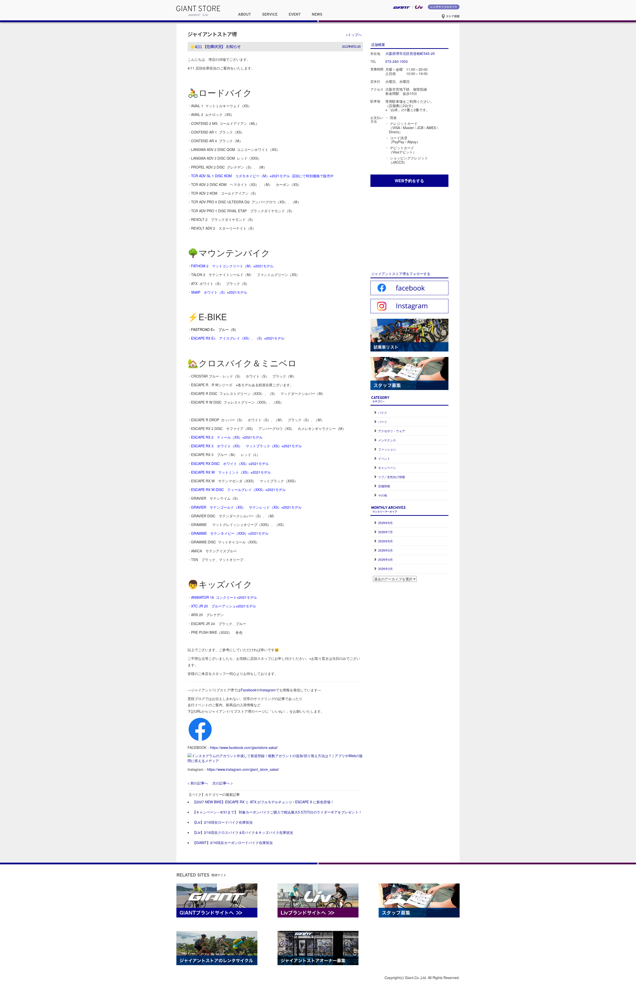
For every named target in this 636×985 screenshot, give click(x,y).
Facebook (248, 689)
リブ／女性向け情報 (391, 477)
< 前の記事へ (198, 782)
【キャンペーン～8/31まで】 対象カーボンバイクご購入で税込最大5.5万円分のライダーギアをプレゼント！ (277, 811)
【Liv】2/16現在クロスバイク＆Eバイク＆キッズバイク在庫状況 (243, 832)
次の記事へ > (222, 782)
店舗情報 (384, 486)
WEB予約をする (409, 180)
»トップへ (354, 34)
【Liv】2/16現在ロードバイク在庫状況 (223, 822)
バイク (382, 412)
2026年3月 (385, 568)
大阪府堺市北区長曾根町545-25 (410, 53)
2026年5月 (385, 550)
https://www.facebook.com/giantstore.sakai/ (244, 747)
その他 (382, 495)
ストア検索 (452, 16)
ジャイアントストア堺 (212, 34)
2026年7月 (385, 532)
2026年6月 (385, 541)
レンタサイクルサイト (443, 7)
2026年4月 (385, 559)
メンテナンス (387, 440)
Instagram (268, 689)
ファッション (387, 449)
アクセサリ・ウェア (391, 431)
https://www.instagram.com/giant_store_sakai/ (243, 769)
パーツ (382, 422)
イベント (384, 458)
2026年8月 (385, 523)
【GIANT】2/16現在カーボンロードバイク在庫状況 (233, 842)
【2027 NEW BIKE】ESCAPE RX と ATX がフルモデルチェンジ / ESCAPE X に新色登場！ (263, 801)
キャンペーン (387, 467)
